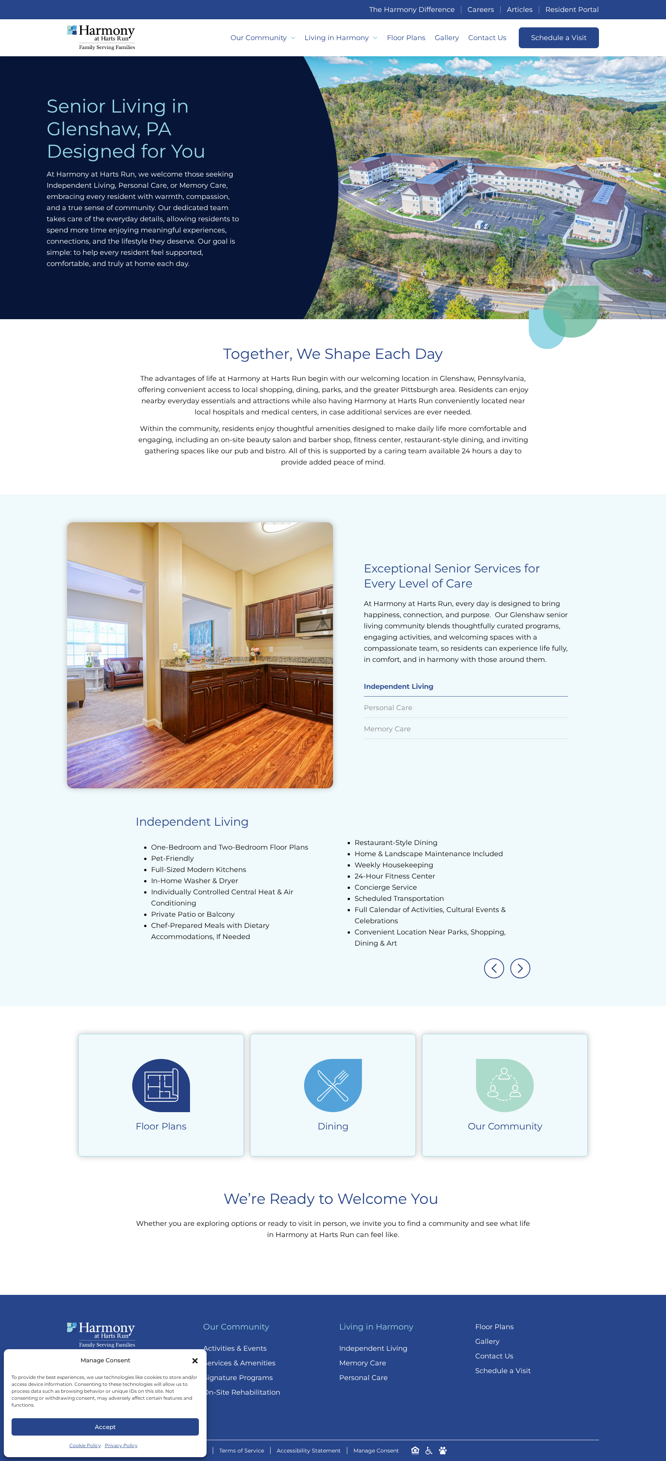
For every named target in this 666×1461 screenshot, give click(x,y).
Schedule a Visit (503, 1371)
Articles (520, 9)
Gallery (447, 38)
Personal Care (363, 1377)
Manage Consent (376, 1450)
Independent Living (373, 1348)
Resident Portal (572, 9)
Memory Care (362, 1363)
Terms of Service (241, 1450)
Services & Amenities (239, 1363)
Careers (481, 9)
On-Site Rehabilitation (241, 1392)
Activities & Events (235, 1348)
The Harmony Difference (412, 9)
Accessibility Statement (309, 1450)
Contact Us (487, 38)
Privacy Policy (121, 1445)
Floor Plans (406, 38)
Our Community (258, 38)
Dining (333, 1126)
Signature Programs (238, 1377)
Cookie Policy (85, 1445)
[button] (195, 1361)
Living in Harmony (336, 38)
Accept (105, 1427)
